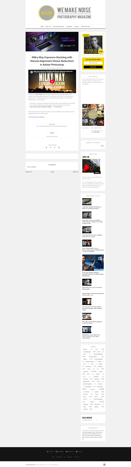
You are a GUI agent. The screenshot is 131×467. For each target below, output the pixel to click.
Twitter (51, 451)
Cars (97, 349)
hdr (84, 376)
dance (88, 369)
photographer (88, 386)
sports (96, 396)
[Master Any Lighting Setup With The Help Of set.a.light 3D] (52, 41)
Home (52, 172)
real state (85, 394)
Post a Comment (31, 167)
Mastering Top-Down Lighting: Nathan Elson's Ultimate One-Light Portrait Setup (92, 221)
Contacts (76, 457)
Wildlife (85, 359)
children (101, 364)
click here (97, 132)
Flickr (84, 354)
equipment (85, 371)
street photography (98, 399)
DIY (64, 457)
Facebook (70, 451)
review (96, 394)
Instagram (60, 451)
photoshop (100, 386)
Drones (98, 351)
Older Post (75, 172)
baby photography (90, 361)
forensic (98, 374)
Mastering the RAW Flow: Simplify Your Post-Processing (92, 235)
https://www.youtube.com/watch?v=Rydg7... (41, 107)
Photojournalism (93, 356)
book (84, 364)
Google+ (80, 451)
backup (99, 361)
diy (97, 369)
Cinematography (87, 351)
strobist (92, 401)
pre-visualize (86, 391)
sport (84, 396)
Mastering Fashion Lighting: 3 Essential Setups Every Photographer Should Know (93, 274)
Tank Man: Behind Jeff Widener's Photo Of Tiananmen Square (91, 207)
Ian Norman (39, 94)
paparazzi (100, 383)
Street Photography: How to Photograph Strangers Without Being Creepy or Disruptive (93, 249)
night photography (87, 383)
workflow (85, 409)
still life (85, 399)
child (92, 364)
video (84, 406)
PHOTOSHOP (69, 457)
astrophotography (98, 359)
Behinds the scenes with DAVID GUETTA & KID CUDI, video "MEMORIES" (91, 336)
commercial (88, 366)
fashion (101, 371)
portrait (92, 389)
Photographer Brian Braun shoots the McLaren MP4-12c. (93, 294)
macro (98, 381)
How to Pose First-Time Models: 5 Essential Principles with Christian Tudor (92, 308)
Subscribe (93, 67)
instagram (96, 376)
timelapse (85, 404)
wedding (96, 406)
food (88, 374)
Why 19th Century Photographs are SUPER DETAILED (92, 322)
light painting (86, 381)
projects (97, 391)
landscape (96, 379)
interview (85, 379)
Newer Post (29, 172)
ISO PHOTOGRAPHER (98, 354)
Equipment (59, 457)
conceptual (100, 366)
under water (97, 404)
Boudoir (85, 349)
